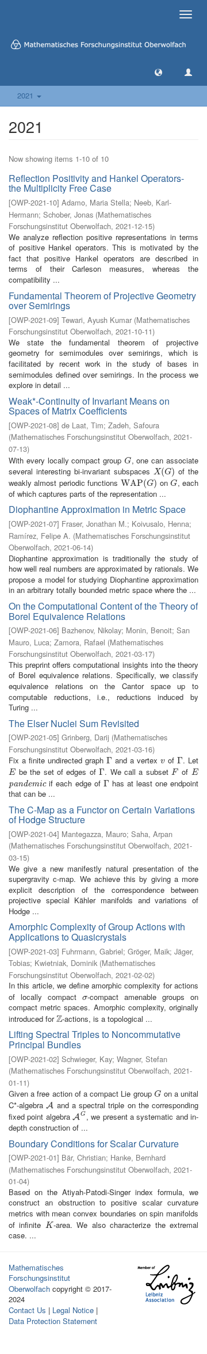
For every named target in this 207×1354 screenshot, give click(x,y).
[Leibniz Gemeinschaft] (165, 1284)
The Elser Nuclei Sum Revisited (74, 723)
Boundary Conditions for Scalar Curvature (94, 1143)
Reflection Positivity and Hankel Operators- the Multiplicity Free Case (96, 183)
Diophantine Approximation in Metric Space (97, 509)
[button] (158, 71)
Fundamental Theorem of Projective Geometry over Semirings (102, 301)
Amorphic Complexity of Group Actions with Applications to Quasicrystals (97, 932)
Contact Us (27, 1309)
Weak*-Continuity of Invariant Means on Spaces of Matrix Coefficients (89, 406)
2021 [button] (26, 95)
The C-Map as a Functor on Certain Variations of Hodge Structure (102, 815)
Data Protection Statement (53, 1320)
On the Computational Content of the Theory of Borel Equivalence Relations (103, 611)
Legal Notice (73, 1309)
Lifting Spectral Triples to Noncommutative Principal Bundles (95, 1039)
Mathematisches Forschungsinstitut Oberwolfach (39, 1278)
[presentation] (127, 460)
